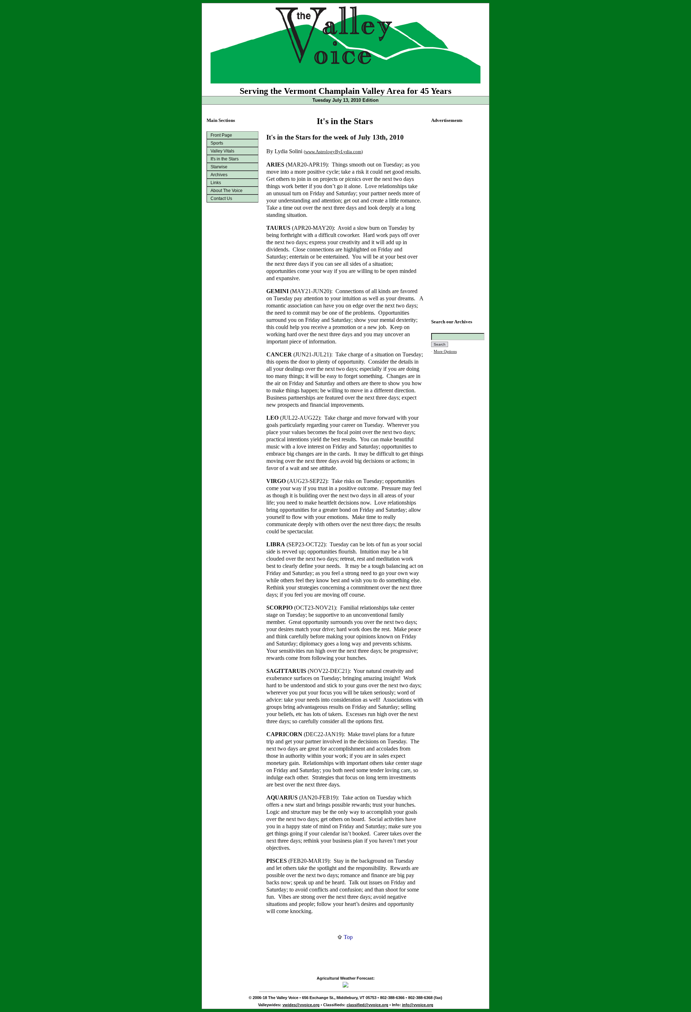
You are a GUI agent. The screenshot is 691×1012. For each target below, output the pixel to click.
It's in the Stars (225, 158)
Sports (217, 143)
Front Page (221, 135)
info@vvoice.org (417, 1005)
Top (347, 937)
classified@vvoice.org (367, 1005)
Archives (219, 174)
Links (216, 182)
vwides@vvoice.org (301, 1005)
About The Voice (227, 190)
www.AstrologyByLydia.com (333, 151)
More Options (445, 352)
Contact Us (221, 198)
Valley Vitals (222, 151)
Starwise (219, 166)
